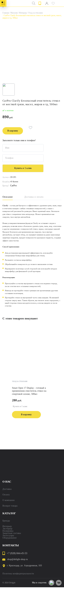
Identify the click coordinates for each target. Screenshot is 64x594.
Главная (5, 13)
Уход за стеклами (35, 13)
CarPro (13, 185)
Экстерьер (7, 529)
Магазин (13, 13)
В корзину (12, 131)
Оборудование (9, 538)
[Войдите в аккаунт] (46, 3)
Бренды (6, 521)
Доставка (6, 489)
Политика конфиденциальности (18, 573)
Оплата (6, 495)
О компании (8, 500)
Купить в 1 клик (20, 406)
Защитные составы (11, 533)
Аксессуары (8, 535)
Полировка (7, 531)
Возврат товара (9, 506)
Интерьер (22, 13)
